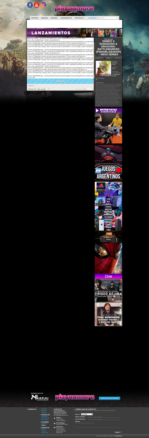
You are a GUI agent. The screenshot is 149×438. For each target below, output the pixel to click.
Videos (31, 86)
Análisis (44, 410)
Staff (43, 429)
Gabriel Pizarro (60, 428)
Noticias (44, 409)
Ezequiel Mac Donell (62, 424)
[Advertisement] (110, 356)
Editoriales (45, 418)
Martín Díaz (59, 432)
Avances (44, 412)
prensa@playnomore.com (61, 415)
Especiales (44, 419)
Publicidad (44, 432)
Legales (44, 431)
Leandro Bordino (61, 420)
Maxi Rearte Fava (61, 431)
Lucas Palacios (60, 429)
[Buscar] (92, 89)
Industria (44, 416)
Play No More (74, 398)
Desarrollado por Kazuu (39, 398)
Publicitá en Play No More (109, 398)
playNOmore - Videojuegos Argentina (74, 9)
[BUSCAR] (117, 18)
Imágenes (44, 423)
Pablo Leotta (59, 419)
